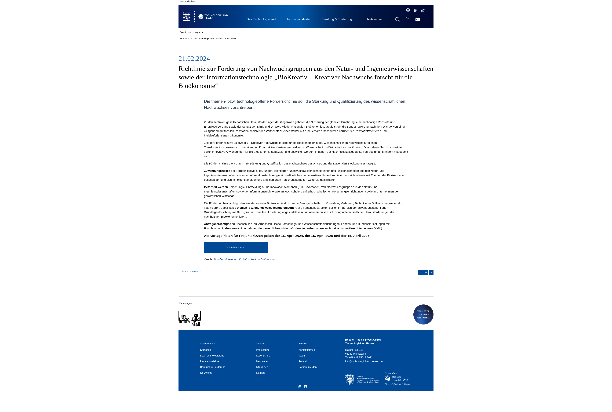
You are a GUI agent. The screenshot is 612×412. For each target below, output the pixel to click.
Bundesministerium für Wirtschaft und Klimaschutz (246, 259)
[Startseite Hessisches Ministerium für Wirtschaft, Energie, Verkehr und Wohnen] (361, 379)
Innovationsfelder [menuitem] (299, 19)
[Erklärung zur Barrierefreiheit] (423, 10)
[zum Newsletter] (417, 19)
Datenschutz (263, 355)
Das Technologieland (204, 38)
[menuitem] (417, 19)
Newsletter (262, 361)
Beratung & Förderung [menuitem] (336, 19)
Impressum (262, 350)
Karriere (260, 372)
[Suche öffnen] (397, 19)
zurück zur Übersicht (191, 271)
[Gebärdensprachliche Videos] (415, 10)
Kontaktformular (307, 350)
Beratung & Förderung (212, 367)
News (220, 38)
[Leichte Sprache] (408, 10)
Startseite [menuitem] (198, 13)
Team (302, 355)
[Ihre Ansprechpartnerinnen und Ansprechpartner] (407, 19)
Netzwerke (206, 372)
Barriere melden (308, 367)
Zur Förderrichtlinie (234, 247)
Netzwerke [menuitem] (374, 19)
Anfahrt (303, 361)
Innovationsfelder (210, 361)
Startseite (185, 38)
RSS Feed (262, 367)
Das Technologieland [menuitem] (261, 19)
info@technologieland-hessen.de (364, 361)
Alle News (231, 38)
